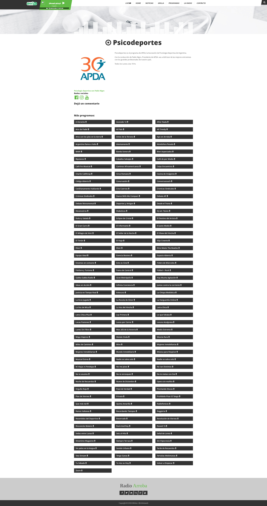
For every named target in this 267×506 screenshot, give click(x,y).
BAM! (78, 151)
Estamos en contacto (85, 263)
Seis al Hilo (121, 433)
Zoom (78, 470)
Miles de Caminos (84, 344)
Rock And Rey (122, 426)
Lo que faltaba (163, 314)
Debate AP (162, 196)
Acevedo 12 (121, 122)
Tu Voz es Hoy (122, 463)
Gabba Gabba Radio (85, 277)
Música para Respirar (167, 352)
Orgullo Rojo (81, 389)
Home (138, 3)
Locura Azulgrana (165, 322)
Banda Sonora (122, 151)
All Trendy (161, 129)
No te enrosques (124, 374)
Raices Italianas (83, 411)
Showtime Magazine (85, 441)
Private (119, 396)
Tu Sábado (80, 463)
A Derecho (80, 122)
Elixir (78, 248)
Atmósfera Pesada (165, 144)
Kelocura (120, 292)
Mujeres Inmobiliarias (167, 344)
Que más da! (81, 403)
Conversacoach (164, 181)
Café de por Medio (165, 159)
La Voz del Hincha (124, 307)
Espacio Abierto (164, 255)
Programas (174, 3)
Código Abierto (82, 181)
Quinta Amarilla (123, 403)
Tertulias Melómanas (166, 455)
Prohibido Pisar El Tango (168, 396)
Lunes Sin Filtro (83, 329)
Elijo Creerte (162, 240)
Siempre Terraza (123, 441)
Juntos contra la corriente (168, 285)
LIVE (127, 3)
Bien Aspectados (164, 151)
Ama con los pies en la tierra (89, 136)
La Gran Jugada (83, 300)
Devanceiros (81, 211)
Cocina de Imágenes (166, 174)
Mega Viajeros (82, 337)
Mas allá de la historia (126, 329)
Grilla (161, 3)
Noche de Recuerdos (85, 381)
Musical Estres (82, 359)
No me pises (122, 366)
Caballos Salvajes (124, 159)
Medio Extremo (164, 329)
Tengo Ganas (122, 455)
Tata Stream (81, 455)
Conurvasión (122, 181)
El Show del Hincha (165, 233)
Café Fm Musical (83, 166)
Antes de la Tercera (125, 136)
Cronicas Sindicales (166, 188)
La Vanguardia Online (167, 300)
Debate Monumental (85, 203)
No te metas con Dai (166, 374)
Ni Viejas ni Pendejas (85, 366)
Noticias (149, 3)
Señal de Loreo (164, 433)
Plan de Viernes (83, 396)
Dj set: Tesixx (163, 211)
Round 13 (161, 426)
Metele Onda (122, 337)
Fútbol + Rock (163, 270)
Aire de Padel (82, 129)
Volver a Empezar (165, 463)
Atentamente (122, 144)
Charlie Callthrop (83, 174)
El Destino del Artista (166, 218)
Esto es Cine (122, 263)
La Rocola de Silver (125, 300)
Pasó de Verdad (123, 389)
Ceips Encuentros (165, 166)
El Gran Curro (82, 225)
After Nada (162, 122)
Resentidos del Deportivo (87, 418)
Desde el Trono (164, 203)
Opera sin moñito (165, 381)
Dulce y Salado (82, 218)
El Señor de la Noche (125, 233)
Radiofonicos (163, 403)
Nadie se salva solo (125, 359)
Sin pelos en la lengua (85, 448)
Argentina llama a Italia (86, 144)
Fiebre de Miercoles (166, 263)
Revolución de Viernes (167, 418)
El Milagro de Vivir (84, 233)
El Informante (122, 225)
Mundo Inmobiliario (125, 352)
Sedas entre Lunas (84, 433)
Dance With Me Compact (127, 196)
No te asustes (82, 374)
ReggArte (161, 411)
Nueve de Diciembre (125, 381)
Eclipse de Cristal (124, 218)
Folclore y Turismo (84, 270)
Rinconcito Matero (84, 426)
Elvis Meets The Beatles (167, 248)
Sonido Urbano (123, 448)
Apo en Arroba (164, 136)
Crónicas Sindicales (84, 196)
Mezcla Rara (162, 337)
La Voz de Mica (82, 307)
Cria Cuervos (122, 188)
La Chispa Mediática (166, 292)
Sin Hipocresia (163, 441)
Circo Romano (122, 174)
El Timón (80, 240)
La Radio (188, 3)
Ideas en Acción (83, 285)
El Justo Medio (163, 225)
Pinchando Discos (165, 389)
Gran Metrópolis (124, 277)
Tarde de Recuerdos (166, 448)
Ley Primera (122, 314)
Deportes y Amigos (125, 203)
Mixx (118, 344)
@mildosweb (143, 503)
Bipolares (80, 159)
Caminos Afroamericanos (127, 166)
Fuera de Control (124, 270)
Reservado (121, 418)
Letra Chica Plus (83, 314)
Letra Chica (162, 307)
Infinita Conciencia (124, 285)
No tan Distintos (164, 366)
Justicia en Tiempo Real (86, 292)
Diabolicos (121, 211)
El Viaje (119, 240)
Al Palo (119, 129)
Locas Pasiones (83, 322)
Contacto (201, 3)
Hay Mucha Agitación (166, 277)
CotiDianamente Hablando (88, 188)
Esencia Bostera (123, 255)
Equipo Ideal (81, 255)
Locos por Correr (124, 322)
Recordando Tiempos (126, 411)
